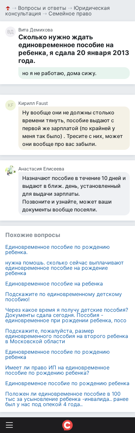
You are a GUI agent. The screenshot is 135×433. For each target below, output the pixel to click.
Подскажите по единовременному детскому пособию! (63, 297)
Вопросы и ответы (42, 8)
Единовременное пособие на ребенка (54, 283)
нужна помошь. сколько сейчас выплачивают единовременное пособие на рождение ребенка (64, 267)
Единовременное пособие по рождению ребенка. (57, 249)
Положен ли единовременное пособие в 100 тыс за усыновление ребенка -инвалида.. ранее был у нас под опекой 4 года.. (66, 398)
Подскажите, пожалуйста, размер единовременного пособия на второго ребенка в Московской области (66, 335)
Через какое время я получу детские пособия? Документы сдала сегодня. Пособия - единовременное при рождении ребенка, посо (66, 315)
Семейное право (70, 13)
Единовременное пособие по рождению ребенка (57, 354)
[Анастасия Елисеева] (11, 171)
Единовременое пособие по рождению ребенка (67, 383)
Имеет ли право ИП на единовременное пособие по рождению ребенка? (57, 370)
